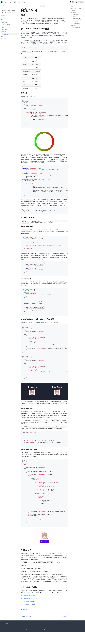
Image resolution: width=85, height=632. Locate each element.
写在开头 (3, 5)
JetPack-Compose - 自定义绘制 (28, 595)
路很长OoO (29, 592)
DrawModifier (73, 12)
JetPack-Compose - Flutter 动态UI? (29, 598)
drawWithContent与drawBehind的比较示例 (76, 19)
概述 (72, 6)
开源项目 (24, 2)
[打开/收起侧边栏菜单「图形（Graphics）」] (17, 32)
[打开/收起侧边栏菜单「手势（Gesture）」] (17, 27)
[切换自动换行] (63, 100)
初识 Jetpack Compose (7, 12)
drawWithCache (75, 21)
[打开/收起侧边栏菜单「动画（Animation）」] (17, 22)
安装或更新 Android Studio (8, 10)
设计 (2, 20)
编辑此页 (25, 609)
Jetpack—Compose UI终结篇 (28, 604)
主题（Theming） (6, 24)
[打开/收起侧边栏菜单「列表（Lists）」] (17, 29)
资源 (2, 36)
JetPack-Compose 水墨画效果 (28, 601)
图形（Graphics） (6, 32)
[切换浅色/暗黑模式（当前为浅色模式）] (73, 2)
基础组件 (3, 15)
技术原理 (3, 39)
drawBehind (74, 16)
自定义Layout (29, 37)
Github (7, 626)
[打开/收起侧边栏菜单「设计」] (17, 20)
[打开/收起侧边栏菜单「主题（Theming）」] (17, 25)
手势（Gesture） (6, 27)
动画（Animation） (7, 22)
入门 (2, 8)
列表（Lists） (5, 29)
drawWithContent (75, 14)
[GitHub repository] (70, 2)
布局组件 (3, 17)
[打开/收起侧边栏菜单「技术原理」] (17, 39)
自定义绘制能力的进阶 (76, 27)
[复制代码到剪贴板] (66, 48)
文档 (19, 2)
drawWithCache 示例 (76, 23)
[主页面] (22, 6)
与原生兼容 (73, 25)
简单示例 (73, 10)
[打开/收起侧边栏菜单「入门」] (17, 8)
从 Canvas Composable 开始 (76, 8)
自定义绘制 (5, 34)
